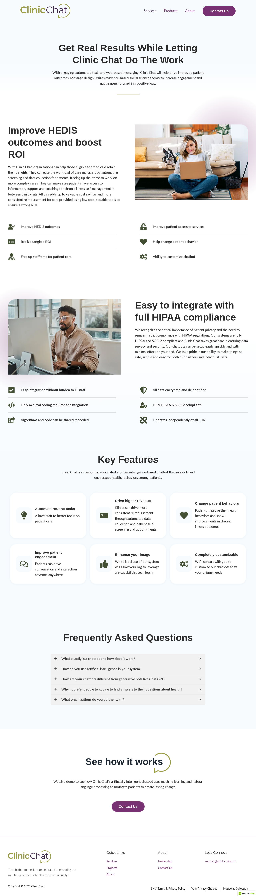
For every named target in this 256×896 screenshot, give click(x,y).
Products (170, 11)
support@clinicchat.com (220, 861)
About (190, 11)
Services (150, 11)
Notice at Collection (235, 888)
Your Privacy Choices (204, 888)
